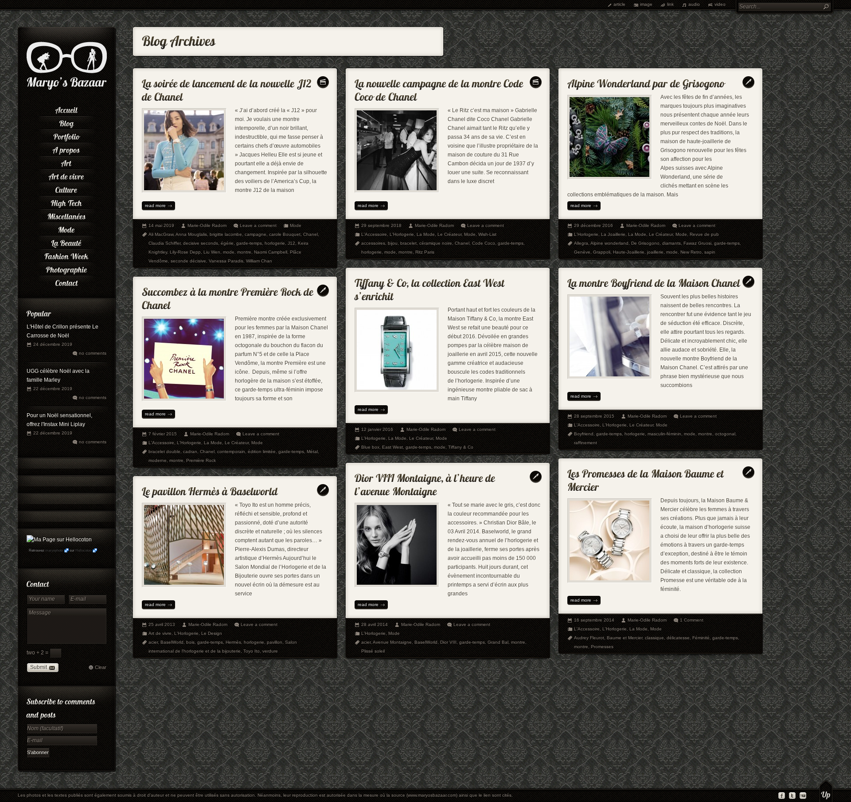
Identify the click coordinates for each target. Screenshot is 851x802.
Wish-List (487, 234)
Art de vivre (160, 633)
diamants (671, 243)
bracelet (408, 243)
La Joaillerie (613, 234)
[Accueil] (66, 108)
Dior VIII (448, 642)
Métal (312, 451)
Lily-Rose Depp (185, 252)
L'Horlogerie (402, 234)
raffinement (585, 442)
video (720, 4)
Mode (295, 225)
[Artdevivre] (66, 175)
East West (392, 447)
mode (228, 252)
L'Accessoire (374, 234)
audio (694, 4)
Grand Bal (498, 642)
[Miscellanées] (66, 215)
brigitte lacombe (226, 234)
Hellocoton (83, 550)
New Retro (691, 252)
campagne (255, 234)
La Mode (426, 234)
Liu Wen (211, 252)
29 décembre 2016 (593, 225)
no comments (92, 353)
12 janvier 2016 (377, 429)
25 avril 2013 (161, 624)
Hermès (233, 642)
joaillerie (655, 252)
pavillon (274, 642)
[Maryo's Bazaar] (67, 89)
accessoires (373, 243)
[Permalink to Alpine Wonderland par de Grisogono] (646, 81)
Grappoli (601, 252)
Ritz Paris (424, 252)
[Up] (826, 791)
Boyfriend (583, 433)
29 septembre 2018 (381, 225)
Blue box (370, 447)
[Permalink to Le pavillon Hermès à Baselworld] (210, 489)
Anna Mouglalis (191, 234)
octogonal (725, 433)
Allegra (581, 243)
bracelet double (164, 451)
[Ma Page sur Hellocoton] (59, 539)
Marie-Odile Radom (206, 225)
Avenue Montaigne (392, 642)
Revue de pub (704, 234)
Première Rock (201, 460)
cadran (190, 451)
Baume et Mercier (624, 637)
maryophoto (54, 550)
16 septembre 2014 (594, 620)
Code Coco (483, 243)
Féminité (701, 637)
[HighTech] (66, 201)
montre (244, 252)
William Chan (259, 260)
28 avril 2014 (374, 624)
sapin (709, 252)
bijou (393, 243)
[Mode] (66, 228)
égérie (227, 243)
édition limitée (262, 451)
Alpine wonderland (609, 243)
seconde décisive (188, 260)
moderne (157, 460)
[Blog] (66, 122)
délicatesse (678, 637)
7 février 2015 (162, 433)
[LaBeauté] (66, 241)
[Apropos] (66, 148)
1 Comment (691, 620)
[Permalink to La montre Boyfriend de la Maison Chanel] (653, 281)
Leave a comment (258, 225)
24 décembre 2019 (52, 344)
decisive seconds (200, 243)
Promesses (602, 646)
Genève (582, 252)
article (619, 4)
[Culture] (66, 188)
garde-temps (249, 243)
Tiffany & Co (460, 447)
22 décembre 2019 (52, 388)
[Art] (66, 161)
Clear (100, 667)
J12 (291, 243)
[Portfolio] (66, 135)
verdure (270, 651)
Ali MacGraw (160, 234)
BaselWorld (425, 642)
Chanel (310, 234)
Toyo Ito (251, 651)
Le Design (211, 633)
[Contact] (66, 281)
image (646, 4)
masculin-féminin (664, 433)
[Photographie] (66, 268)
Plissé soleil (373, 651)
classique (654, 637)
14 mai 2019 (161, 225)
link (670, 4)
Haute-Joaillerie (628, 252)
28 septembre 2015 (594, 416)
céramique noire (435, 243)
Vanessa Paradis (226, 260)
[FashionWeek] (66, 255)
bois (190, 642)
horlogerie (275, 243)
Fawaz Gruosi (697, 243)
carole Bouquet (285, 234)
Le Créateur (449, 234)
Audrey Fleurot (589, 637)
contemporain (231, 451)
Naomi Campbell (270, 252)
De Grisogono (645, 243)
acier (366, 642)
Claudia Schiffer (164, 243)
